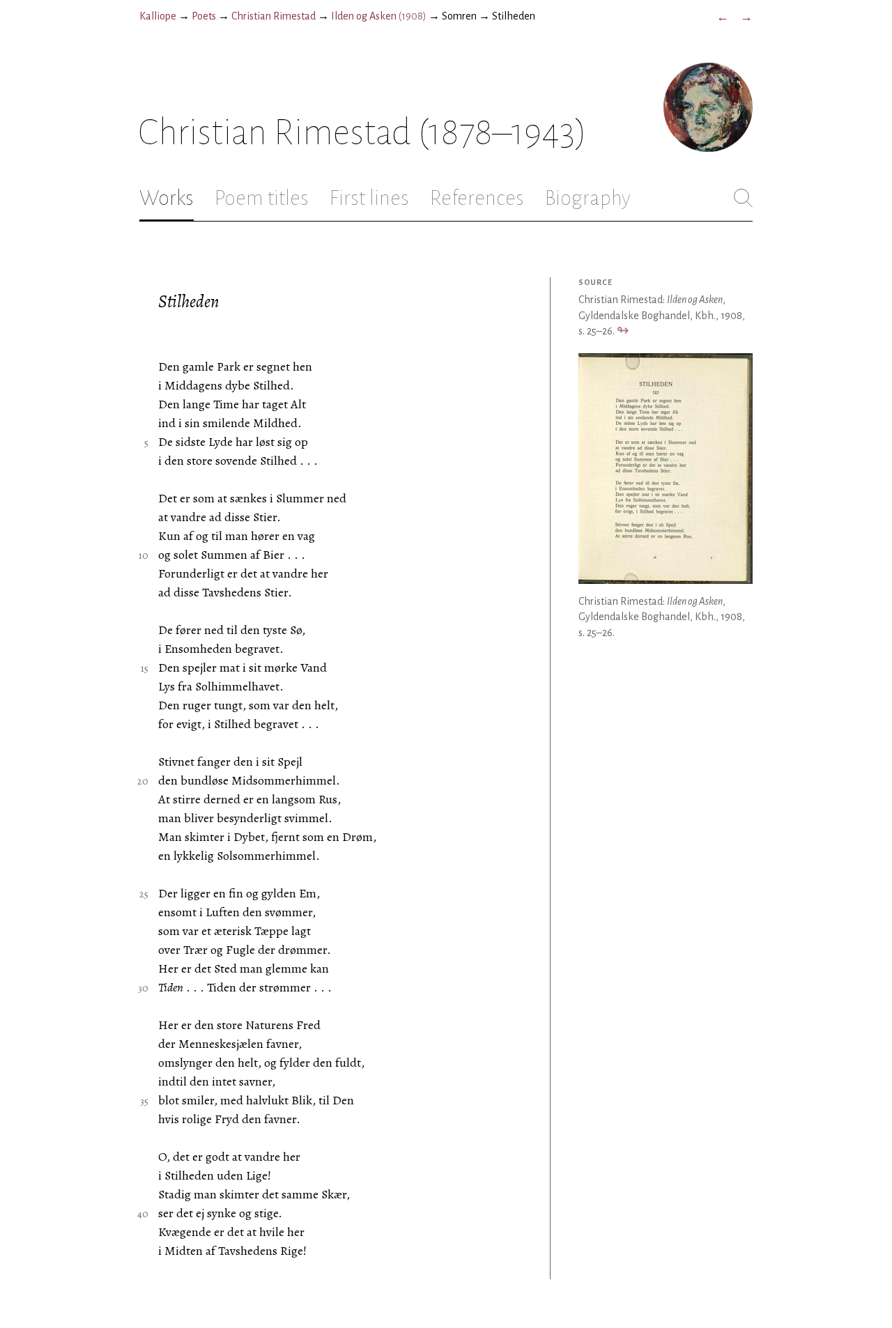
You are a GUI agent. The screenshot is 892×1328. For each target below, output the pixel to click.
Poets (204, 16)
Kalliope (157, 16)
